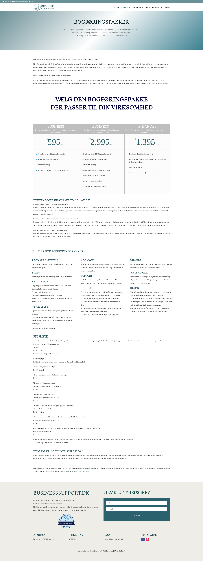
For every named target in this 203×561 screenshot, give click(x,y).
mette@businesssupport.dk (80, 471)
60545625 (49, 471)
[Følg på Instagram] (147, 539)
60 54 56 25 (8, 1)
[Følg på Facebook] (143, 539)
